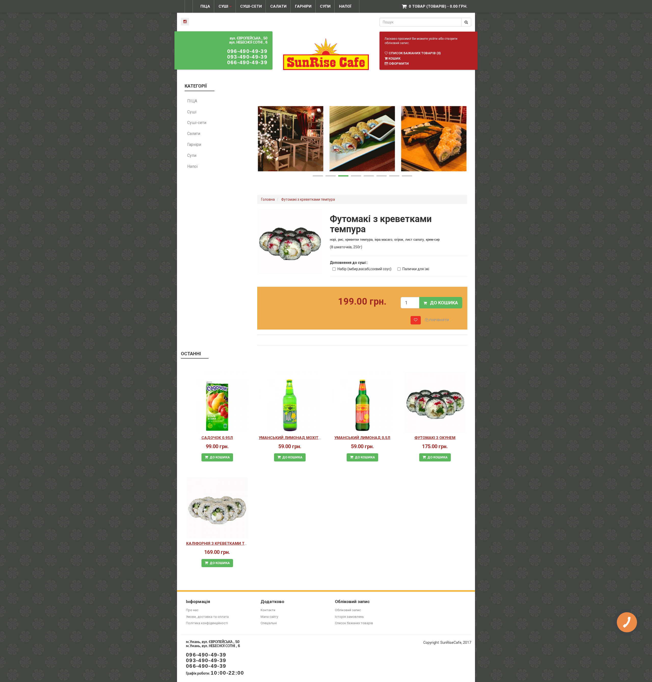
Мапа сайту (269, 617)
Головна (268, 199)
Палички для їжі (415, 269)
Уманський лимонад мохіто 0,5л (295, 437)
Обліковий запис (348, 610)
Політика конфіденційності (207, 623)
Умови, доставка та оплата (207, 617)
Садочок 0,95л (217, 437)
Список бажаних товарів (354, 623)
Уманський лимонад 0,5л (362, 437)
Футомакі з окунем (434, 437)
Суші (224, 6)
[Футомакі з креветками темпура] (289, 241)
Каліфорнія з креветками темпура (223, 543)
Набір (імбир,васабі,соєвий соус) (364, 269)
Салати (278, 6)
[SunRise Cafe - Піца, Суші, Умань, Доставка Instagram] (185, 21)
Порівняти (438, 320)
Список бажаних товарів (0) (414, 53)
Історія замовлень (349, 617)
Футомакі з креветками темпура (308, 199)
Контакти (268, 610)
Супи (325, 6)
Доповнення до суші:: (349, 263)
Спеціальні (269, 623)
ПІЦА (205, 6)
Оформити (398, 63)
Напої (345, 6)
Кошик (394, 58)
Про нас (192, 610)
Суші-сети (251, 6)
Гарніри (303, 6)
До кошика (442, 302)
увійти (433, 38)
